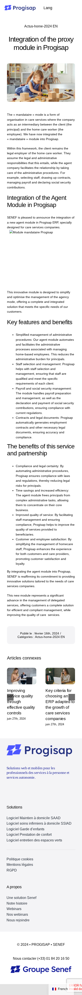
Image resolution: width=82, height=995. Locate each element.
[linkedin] (16, 788)
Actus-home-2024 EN (41, 26)
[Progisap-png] (20, 6)
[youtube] (8, 788)
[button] (10, 697)
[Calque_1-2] (41, 967)
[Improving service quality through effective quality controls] (22, 676)
